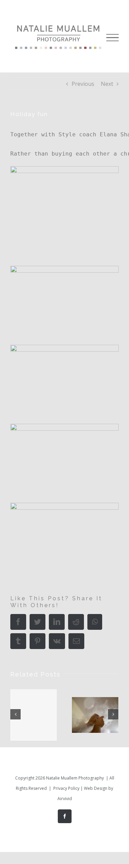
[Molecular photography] (95, 714)
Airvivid (64, 799)
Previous (83, 84)
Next (107, 84)
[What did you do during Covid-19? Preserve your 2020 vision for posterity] (33, 715)
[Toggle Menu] (112, 38)
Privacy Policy (66, 788)
